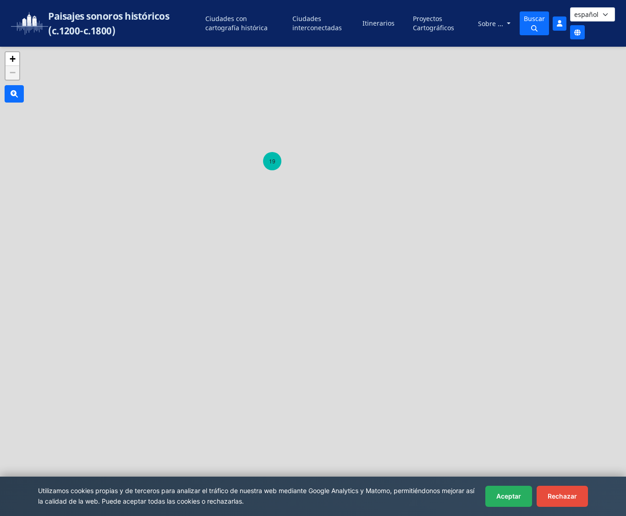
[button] (272, 161)
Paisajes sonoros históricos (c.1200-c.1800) (108, 23)
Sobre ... (491, 23)
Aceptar (508, 496)
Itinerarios (378, 23)
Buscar (534, 18)
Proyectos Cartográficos (433, 23)
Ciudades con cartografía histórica (236, 23)
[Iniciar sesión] (559, 23)
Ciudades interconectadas (317, 23)
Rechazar (562, 496)
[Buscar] (14, 94)
